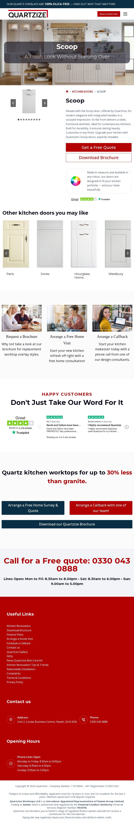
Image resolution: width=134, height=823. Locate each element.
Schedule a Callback (19, 643)
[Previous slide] (6, 253)
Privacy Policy (15, 682)
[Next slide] (44, 103)
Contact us (13, 647)
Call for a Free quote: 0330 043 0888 (67, 564)
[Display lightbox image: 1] (29, 101)
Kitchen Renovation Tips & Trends (28, 665)
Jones (45, 274)
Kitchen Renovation (19, 626)
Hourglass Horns (82, 275)
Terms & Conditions (19, 678)
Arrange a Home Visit (20, 639)
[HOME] (67, 91)
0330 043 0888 (99, 722)
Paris (10, 274)
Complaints (14, 673)
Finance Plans (15, 634)
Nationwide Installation (21, 669)
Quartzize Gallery (17, 652)
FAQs (10, 656)
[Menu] (125, 14)
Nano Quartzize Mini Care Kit (24, 660)
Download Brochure (19, 630)
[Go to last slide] (13, 103)
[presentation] (16, 244)
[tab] (18, 119)
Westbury (116, 274)
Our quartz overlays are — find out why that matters (61, 4)
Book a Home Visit (109, 13)
